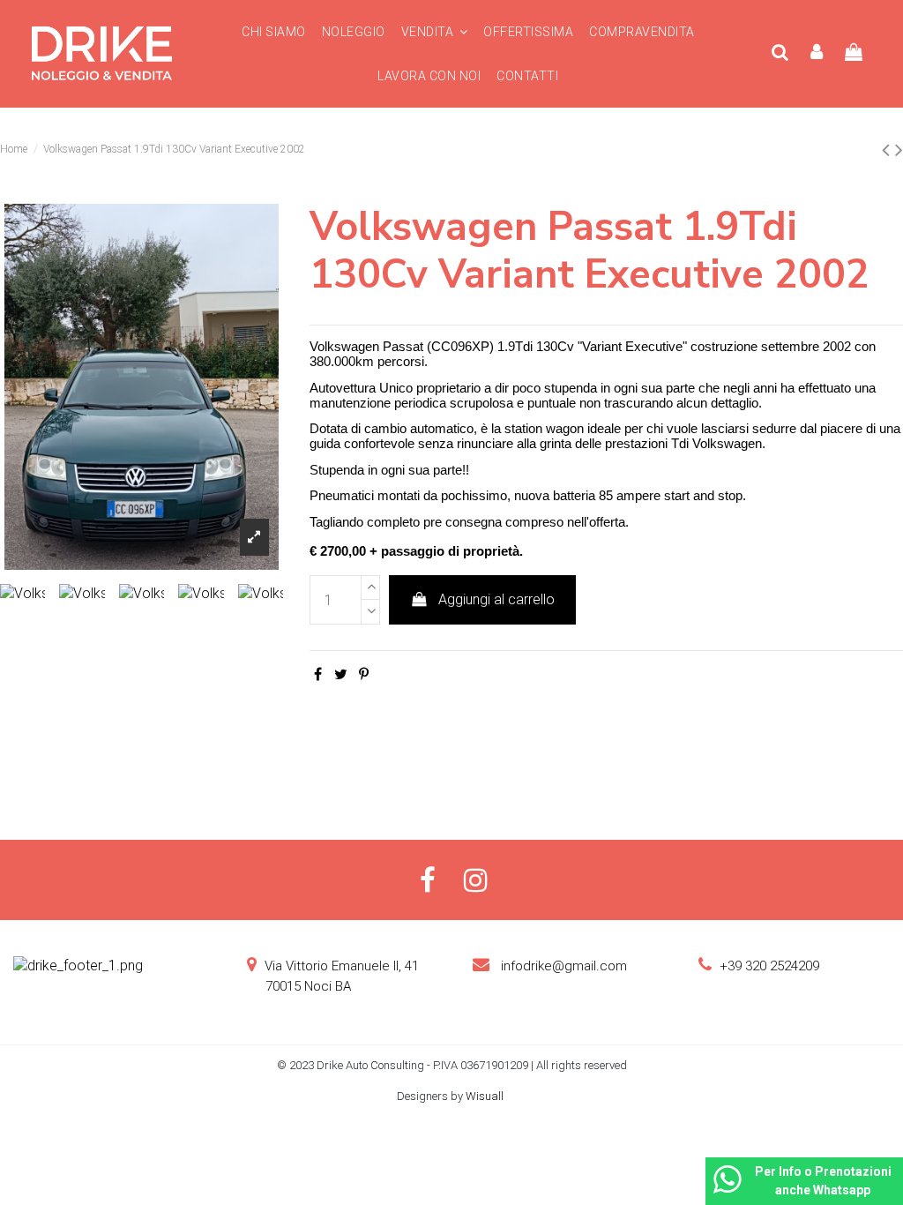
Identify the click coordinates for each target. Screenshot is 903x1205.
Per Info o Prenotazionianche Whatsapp (823, 1180)
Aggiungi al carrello (496, 599)
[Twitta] (340, 674)
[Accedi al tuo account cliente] (817, 53)
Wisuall (486, 1096)
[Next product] (899, 150)
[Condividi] (318, 674)
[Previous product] (888, 150)
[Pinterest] (364, 674)
